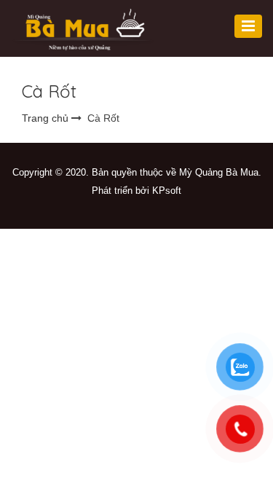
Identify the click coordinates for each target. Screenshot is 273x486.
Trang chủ (45, 118)
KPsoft (166, 190)
